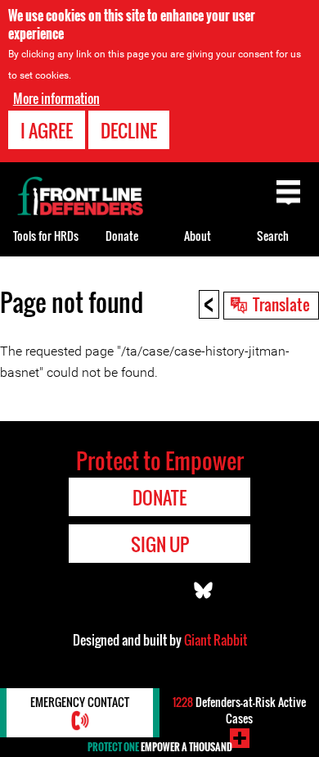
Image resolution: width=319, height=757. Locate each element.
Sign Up (160, 544)
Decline (129, 130)
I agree (46, 130)
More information (56, 98)
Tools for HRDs (46, 235)
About (197, 235)
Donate (122, 235)
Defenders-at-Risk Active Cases (239, 710)
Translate (281, 303)
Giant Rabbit (215, 640)
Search (273, 235)
